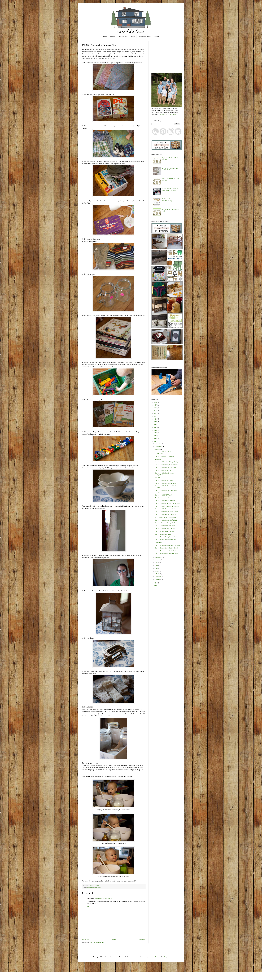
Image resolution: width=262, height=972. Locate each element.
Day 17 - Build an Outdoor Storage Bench (167, 506)
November (158, 446)
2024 (155, 408)
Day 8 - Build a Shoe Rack (163, 534)
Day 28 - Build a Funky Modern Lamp (166, 465)
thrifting (93, 887)
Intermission (158, 542)
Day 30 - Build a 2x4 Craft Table (164, 456)
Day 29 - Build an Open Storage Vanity (166, 462)
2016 (155, 430)
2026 (155, 402)
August (157, 560)
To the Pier (158, 459)
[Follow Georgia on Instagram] (170, 134)
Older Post (142, 939)
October (157, 449)
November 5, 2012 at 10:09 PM (104, 898)
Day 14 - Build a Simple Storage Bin (166, 514)
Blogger (166, 957)
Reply (88, 906)
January (157, 579)
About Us (132, 36)
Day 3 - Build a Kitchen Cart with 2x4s (166, 551)
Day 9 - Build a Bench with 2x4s (164, 531)
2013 (155, 438)
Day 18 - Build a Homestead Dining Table (167, 503)
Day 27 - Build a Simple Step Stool (170, 210)
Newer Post (85, 939)
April (157, 571)
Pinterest (156, 36)
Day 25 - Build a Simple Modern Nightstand (164, 474)
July (156, 563)
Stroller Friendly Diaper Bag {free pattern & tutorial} (170, 189)
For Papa (157, 478)
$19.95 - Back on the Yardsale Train (165, 517)
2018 (155, 425)
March (157, 574)
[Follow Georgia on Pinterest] (163, 134)
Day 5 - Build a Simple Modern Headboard (167, 545)
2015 (155, 433)
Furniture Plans (123, 36)
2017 (155, 427)
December (158, 444)
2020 (155, 419)
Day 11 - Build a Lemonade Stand (165, 526)
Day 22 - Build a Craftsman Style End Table (166, 487)
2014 (155, 436)
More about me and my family (167, 114)
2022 (155, 413)
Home (105, 36)
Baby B (89, 887)
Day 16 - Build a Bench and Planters (165, 509)
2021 (155, 416)
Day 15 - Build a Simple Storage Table (166, 512)
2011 (155, 583)
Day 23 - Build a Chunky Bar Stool (165, 483)
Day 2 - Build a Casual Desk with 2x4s (170, 159)
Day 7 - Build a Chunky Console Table (166, 537)
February (158, 577)
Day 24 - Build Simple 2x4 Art (164, 480)
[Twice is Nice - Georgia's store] (178, 134)
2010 (155, 586)
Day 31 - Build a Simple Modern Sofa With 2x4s (166, 452)
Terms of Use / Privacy (144, 36)
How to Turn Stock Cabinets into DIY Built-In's (170, 169)
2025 (155, 405)
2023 (155, 411)
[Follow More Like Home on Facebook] (155, 134)
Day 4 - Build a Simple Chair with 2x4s (170, 179)
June (156, 565)
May (156, 568)
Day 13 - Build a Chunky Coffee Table (166, 520)
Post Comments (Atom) (97, 942)
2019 (155, 422)
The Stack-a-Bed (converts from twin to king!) (169, 200)
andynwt (153, 957)
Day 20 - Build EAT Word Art (164, 495)
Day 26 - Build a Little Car (163, 470)
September (158, 557)
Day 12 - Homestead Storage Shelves (166, 523)
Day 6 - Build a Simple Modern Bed (165, 540)
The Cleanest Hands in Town (163, 498)
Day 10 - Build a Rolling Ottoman (165, 528)
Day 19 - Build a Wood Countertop (165, 500)
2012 (155, 441)
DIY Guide (113, 36)
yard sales (99, 887)
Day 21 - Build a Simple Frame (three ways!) (166, 491)
